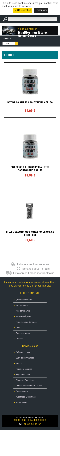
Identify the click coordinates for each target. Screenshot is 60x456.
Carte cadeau (22, 391)
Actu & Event (21, 402)
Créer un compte (23, 352)
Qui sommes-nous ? (24, 300)
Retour (19, 363)
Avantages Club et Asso (26, 397)
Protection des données (26, 322)
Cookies (19, 339)
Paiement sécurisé (24, 369)
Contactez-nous (23, 333)
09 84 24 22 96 (32, 424)
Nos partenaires (23, 311)
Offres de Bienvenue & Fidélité (29, 386)
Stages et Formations (25, 380)
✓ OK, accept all (23, 10)
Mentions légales (23, 316)
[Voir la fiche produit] (30, 90)
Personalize (41, 10)
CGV (18, 328)
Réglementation (23, 374)
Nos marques (22, 305)
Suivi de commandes (25, 358)
